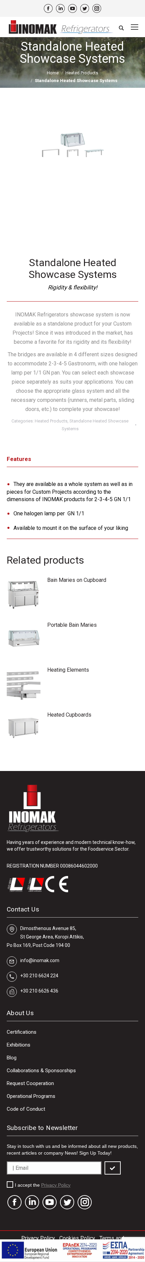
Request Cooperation (30, 1083)
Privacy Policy (55, 1185)
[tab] (72, 461)
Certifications (21, 1032)
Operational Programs (31, 1096)
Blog (12, 1058)
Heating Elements (68, 670)
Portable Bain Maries (72, 625)
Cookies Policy (77, 1238)
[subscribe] (113, 1168)
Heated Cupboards (69, 715)
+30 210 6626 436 (39, 991)
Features (19, 459)
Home (53, 72)
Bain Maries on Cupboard (76, 580)
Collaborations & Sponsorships (41, 1070)
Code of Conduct (26, 1109)
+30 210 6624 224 (39, 975)
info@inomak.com (39, 960)
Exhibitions (18, 1045)
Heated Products (81, 72)
